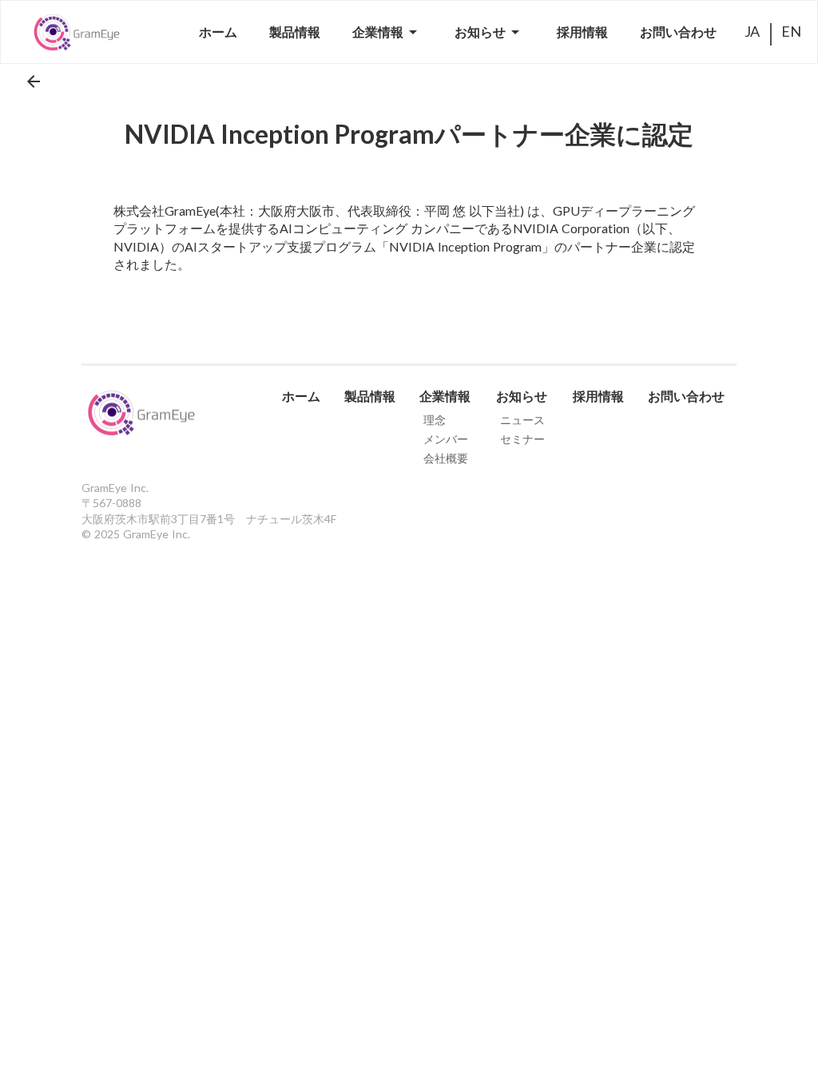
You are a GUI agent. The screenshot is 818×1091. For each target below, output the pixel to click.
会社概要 (445, 458)
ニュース (522, 419)
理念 (434, 419)
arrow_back (33, 81)
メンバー (445, 439)
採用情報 (598, 396)
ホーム (301, 396)
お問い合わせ (686, 396)
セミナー (522, 439)
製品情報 (369, 396)
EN (791, 31)
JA (752, 31)
